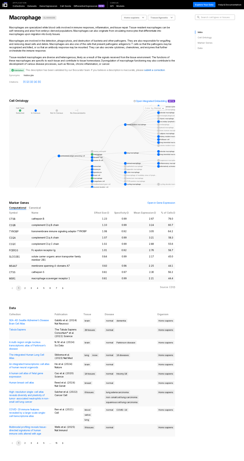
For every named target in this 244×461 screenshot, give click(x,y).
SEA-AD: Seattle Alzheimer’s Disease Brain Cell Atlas (29, 322)
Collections (19, 6)
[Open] (163, 108)
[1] (24, 81)
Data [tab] (200, 48)
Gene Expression (48, 6)
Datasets (32, 6)
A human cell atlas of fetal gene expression (26, 375)
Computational (17, 207)
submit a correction (154, 70)
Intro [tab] (200, 32)
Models (120, 6)
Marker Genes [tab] (205, 42)
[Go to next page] (62, 288)
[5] (39, 81)
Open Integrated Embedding (151, 101)
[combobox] (154, 108)
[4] (35, 81)
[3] (31, 81)
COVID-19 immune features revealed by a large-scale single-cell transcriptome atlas (27, 412)
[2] (28, 81)
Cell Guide (65, 6)
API (112, 6)
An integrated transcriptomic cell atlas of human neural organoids (29, 366)
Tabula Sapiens (17, 329)
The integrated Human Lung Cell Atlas (26, 356)
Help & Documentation (229, 4)
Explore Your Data (204, 4)
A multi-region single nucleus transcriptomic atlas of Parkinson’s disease (27, 345)
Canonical (35, 207)
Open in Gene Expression (161, 202)
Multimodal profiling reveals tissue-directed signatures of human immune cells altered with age (28, 430)
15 (56, 443)
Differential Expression (86, 6)
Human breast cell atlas (21, 382)
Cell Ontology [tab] (204, 37)
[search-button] (198, 17)
